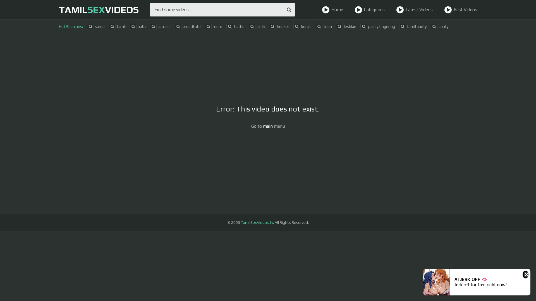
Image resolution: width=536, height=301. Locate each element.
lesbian (350, 26)
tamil (121, 26)
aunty (443, 26)
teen (328, 26)
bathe (239, 26)
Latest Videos (419, 9)
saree (100, 26)
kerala (306, 26)
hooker (283, 26)
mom (217, 26)
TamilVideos (99, 9)
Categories (374, 9)
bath (142, 26)
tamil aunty (417, 26)
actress (164, 26)
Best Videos (465, 9)
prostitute (192, 26)
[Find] (289, 9)
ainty (261, 26)
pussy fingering (381, 26)
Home (337, 9)
